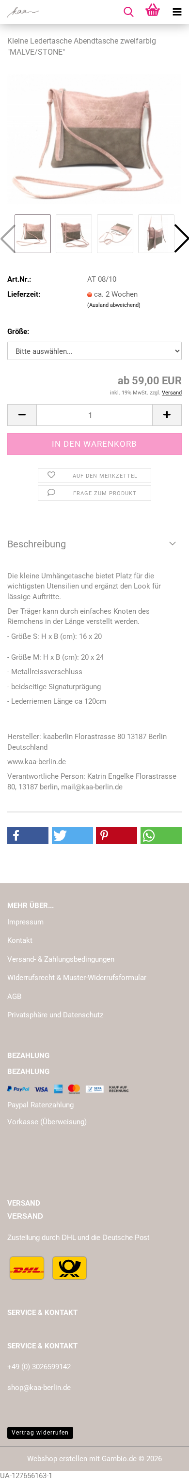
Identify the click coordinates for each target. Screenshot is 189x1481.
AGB (14, 996)
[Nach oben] (162, 1466)
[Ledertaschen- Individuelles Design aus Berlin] (19, 12)
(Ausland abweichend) (114, 305)
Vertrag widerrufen (40, 1432)
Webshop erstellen (57, 1458)
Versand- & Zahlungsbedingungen (60, 959)
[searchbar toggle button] (128, 12)
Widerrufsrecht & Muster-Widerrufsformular (76, 977)
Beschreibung (36, 544)
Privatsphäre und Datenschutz (55, 1015)
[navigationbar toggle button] (177, 12)
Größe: (18, 331)
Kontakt (19, 940)
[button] (21, 415)
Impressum (25, 922)
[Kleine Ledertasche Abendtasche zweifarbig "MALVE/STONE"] (94, 139)
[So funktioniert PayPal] (67, 1088)
